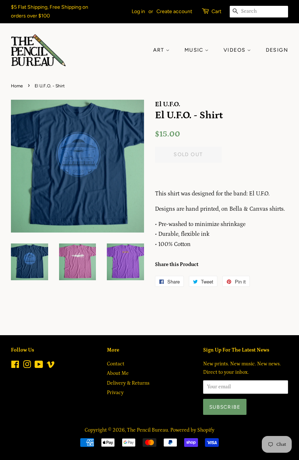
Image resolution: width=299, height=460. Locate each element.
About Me (118, 373)
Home (17, 85)
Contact (115, 364)
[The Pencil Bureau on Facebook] (15, 366)
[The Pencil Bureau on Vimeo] (51, 366)
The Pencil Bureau (147, 430)
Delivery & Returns (128, 383)
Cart (216, 11)
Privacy (115, 393)
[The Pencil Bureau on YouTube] (39, 366)
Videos (235, 50)
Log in (138, 11)
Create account (174, 11)
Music (195, 50)
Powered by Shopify (192, 430)
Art (159, 50)
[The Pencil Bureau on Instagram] (27, 366)
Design (277, 50)
